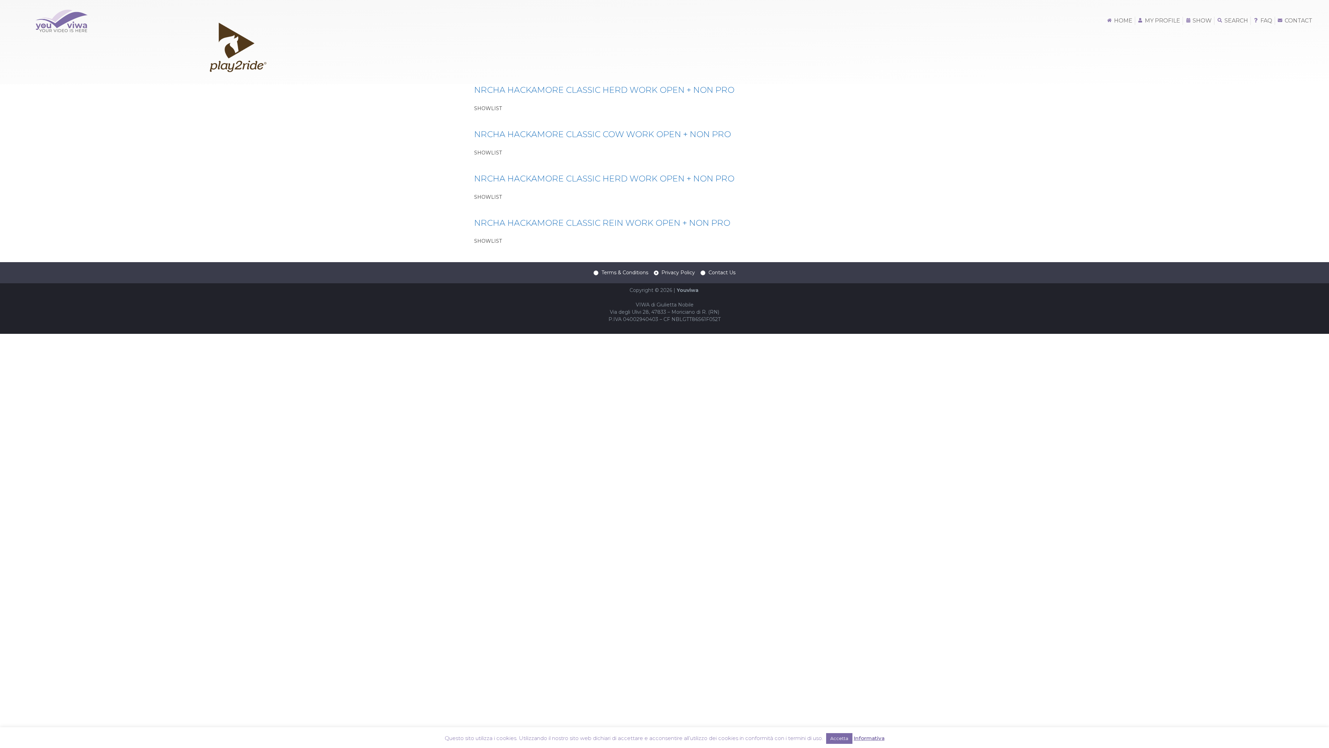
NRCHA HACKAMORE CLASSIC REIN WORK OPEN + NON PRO (602, 223)
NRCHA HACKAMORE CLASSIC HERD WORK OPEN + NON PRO (604, 90)
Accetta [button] (839, 738)
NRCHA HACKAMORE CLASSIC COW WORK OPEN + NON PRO (602, 134)
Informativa (869, 738)
